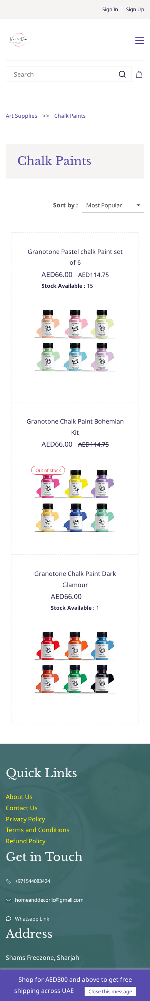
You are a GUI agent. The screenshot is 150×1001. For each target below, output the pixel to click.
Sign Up (135, 9)
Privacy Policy (25, 819)
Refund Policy (25, 841)
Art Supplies (21, 115)
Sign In (110, 9)
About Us (19, 796)
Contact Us (22, 808)
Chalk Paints (70, 115)
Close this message (110, 991)
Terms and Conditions (38, 830)
